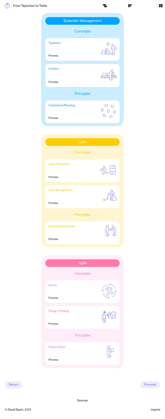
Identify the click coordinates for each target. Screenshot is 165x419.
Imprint (155, 409)
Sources (82, 400)
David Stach (15, 409)
